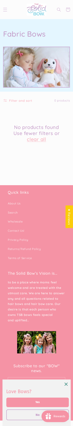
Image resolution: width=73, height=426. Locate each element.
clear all (36, 139)
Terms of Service (20, 258)
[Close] (66, 384)
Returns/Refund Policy (24, 249)
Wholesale (15, 221)
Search (13, 212)
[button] (5, 9)
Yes (37, 402)
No (38, 415)
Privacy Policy (18, 240)
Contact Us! (16, 230)
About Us (14, 203)
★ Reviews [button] (69, 217)
